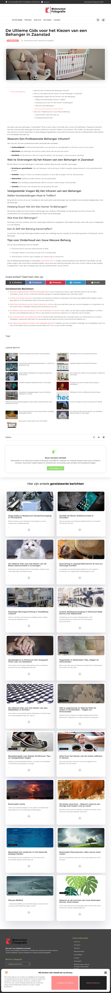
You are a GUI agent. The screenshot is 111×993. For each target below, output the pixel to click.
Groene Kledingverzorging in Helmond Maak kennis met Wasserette (80, 613)
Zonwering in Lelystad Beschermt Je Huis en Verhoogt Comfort (81, 565)
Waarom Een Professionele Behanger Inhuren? (51, 90)
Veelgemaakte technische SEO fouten (83, 363)
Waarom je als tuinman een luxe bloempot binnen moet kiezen (79, 901)
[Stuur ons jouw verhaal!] (55, 451)
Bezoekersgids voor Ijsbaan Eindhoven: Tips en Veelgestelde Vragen (29, 757)
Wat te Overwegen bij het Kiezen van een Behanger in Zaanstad (58, 94)
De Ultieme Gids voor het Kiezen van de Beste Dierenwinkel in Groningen (86, 412)
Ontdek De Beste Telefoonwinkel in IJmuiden (35, 382)
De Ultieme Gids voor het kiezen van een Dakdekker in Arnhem (35, 311)
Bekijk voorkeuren (93, 983)
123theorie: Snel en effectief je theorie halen (85, 392)
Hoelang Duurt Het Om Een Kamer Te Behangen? (54, 103)
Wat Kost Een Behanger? (44, 106)
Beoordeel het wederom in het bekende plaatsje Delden (27, 853)
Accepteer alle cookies (65, 983)
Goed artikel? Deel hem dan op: (47, 115)
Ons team (47, 20)
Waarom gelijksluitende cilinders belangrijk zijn (29, 292)
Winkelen (13, 40)
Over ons (37, 20)
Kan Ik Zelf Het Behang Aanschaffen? (49, 109)
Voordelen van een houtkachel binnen (83, 354)
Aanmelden (78, 961)
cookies (38, 983)
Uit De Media (17, 20)
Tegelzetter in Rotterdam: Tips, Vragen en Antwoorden (79, 661)
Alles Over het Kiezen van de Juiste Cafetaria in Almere (32, 304)
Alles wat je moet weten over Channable (33, 421)
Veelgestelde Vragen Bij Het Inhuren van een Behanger (54, 97)
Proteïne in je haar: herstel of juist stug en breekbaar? (84, 383)
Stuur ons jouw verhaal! (55, 458)
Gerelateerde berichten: (44, 118)
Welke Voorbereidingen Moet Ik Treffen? (50, 100)
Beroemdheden (79, 951)
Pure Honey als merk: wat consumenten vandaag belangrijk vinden (36, 412)
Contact (57, 20)
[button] (105, 973)
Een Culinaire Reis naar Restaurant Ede (25, 317)
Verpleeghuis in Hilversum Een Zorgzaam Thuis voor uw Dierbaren (28, 661)
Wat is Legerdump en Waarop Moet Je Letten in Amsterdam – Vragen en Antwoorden (77, 710)
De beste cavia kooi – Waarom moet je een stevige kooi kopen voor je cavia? (79, 805)
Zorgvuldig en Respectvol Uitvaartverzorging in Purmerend (35, 373)
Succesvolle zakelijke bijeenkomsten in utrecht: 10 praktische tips (36, 364)
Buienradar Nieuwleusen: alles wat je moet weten (80, 853)
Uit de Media (78, 954)
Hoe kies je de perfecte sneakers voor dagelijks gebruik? (32, 323)
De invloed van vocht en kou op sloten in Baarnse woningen (87, 373)
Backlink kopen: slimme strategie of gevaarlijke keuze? (81, 967)
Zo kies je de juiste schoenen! (21, 298)
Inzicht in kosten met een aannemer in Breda (86, 402)
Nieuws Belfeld (15, 900)
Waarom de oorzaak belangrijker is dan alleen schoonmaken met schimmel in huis (29, 402)
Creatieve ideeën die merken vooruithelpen (34, 354)
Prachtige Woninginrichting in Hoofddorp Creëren (28, 613)
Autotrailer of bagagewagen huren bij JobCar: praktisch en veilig (35, 393)
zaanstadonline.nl (48, 261)
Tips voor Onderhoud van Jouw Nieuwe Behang (52, 112)
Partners (28, 20)
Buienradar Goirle (16, 804)
